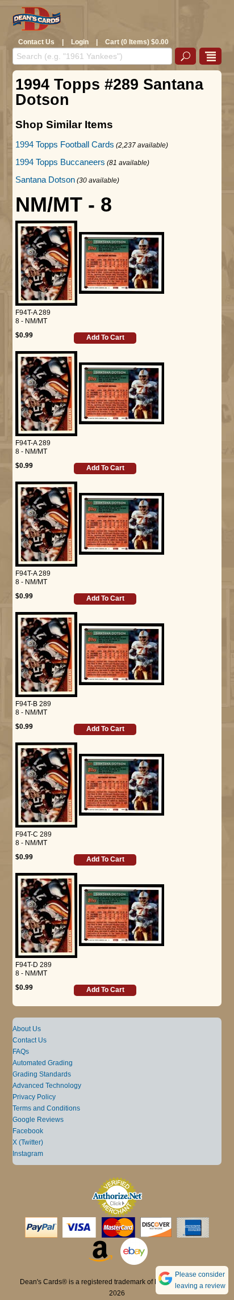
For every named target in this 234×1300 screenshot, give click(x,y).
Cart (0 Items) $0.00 (137, 42)
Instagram (27, 1154)
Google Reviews (38, 1120)
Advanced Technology (46, 1086)
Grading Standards (41, 1074)
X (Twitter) (27, 1142)
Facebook (27, 1131)
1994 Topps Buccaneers (60, 162)
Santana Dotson (45, 179)
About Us (26, 1029)
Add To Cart (105, 337)
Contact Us (36, 42)
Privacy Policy (34, 1097)
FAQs (20, 1052)
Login (80, 42)
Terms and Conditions (46, 1108)
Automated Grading (42, 1063)
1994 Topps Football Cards (64, 144)
